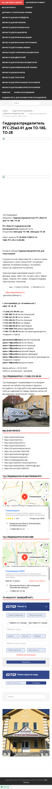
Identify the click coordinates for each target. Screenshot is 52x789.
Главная (28, 7)
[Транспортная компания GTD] (6, 604)
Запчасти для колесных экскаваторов (19, 62)
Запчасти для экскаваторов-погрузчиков (21, 87)
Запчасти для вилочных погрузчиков (19, 42)
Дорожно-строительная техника (17, 12)
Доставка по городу (35, 623)
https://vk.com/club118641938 (16, 451)
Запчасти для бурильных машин (17, 37)
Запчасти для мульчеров (13, 72)
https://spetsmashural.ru (14, 437)
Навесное (6, 92)
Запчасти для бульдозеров (14, 32)
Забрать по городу (17, 623)
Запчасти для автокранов (14, 22)
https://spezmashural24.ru (15, 445)
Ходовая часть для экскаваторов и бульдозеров (24, 97)
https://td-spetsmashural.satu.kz (17, 448)
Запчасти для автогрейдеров (15, 17)
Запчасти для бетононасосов (15, 27)
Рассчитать (26, 662)
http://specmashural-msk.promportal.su (20, 462)
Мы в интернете (9, 7)
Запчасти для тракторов (13, 77)
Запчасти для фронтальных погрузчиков (21, 82)
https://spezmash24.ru (13, 440)
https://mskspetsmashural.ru (16, 457)
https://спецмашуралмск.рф (16, 460)
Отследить (36, 683)
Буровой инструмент (35, 2)
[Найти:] (26, 103)
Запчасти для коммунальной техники (19, 67)
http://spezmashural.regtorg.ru (16, 454)
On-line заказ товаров (12, 2)
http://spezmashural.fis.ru (14, 443)
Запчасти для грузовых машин (16, 47)
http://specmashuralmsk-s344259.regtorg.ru (22, 465)
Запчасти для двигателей (14, 57)
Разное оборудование (24, 92)
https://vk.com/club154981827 (16, 468)
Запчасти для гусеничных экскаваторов (20, 52)
